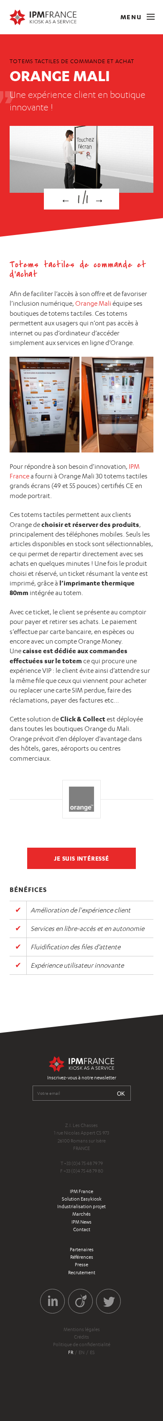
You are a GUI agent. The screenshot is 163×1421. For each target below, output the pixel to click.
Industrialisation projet (81, 1206)
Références (81, 1257)
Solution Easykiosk (82, 1199)
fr (70, 1352)
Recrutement (81, 1272)
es (92, 1352)
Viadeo (80, 1301)
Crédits (81, 1337)
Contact (81, 1229)
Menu (131, 16)
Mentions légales (82, 1329)
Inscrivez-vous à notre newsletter (81, 1078)
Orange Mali (93, 303)
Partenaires (82, 1249)
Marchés (81, 1214)
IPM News (81, 1222)
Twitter (108, 1301)
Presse (81, 1265)
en (81, 1352)
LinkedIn (52, 1301)
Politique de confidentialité (81, 1344)
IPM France (81, 1191)
